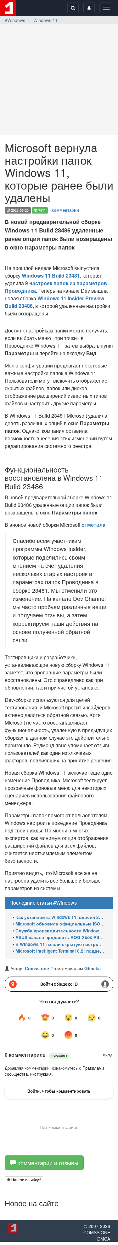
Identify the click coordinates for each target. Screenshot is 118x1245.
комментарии (65, 210)
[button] (24, 1179)
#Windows (15, 20)
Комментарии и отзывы (47, 1163)
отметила (93, 524)
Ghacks (92, 968)
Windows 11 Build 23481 (51, 275)
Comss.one (37, 968)
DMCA (103, 1239)
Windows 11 (45, 20)
